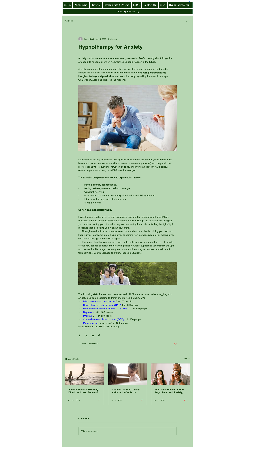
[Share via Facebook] (79, 335)
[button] (186, 21)
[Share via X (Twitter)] (86, 335)
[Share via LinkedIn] (92, 335)
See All (187, 358)
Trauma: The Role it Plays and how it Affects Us (126, 391)
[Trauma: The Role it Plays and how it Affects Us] (127, 374)
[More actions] (175, 39)
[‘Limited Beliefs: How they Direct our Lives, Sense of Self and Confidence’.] (84, 374)
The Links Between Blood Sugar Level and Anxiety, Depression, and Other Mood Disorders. (169, 391)
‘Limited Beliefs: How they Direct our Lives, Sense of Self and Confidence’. (83, 391)
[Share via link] (99, 335)
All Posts (69, 21)
